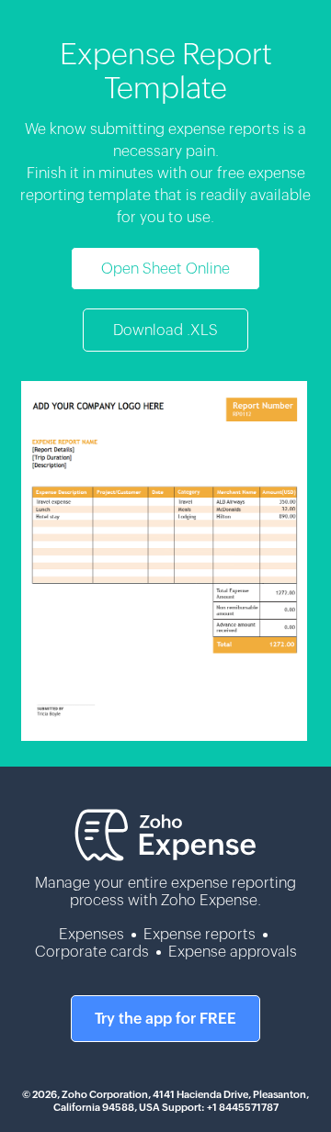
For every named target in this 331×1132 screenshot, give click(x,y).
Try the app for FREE (165, 1018)
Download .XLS (165, 330)
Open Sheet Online (165, 268)
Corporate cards (92, 951)
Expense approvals (232, 951)
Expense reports (199, 934)
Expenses (91, 934)
